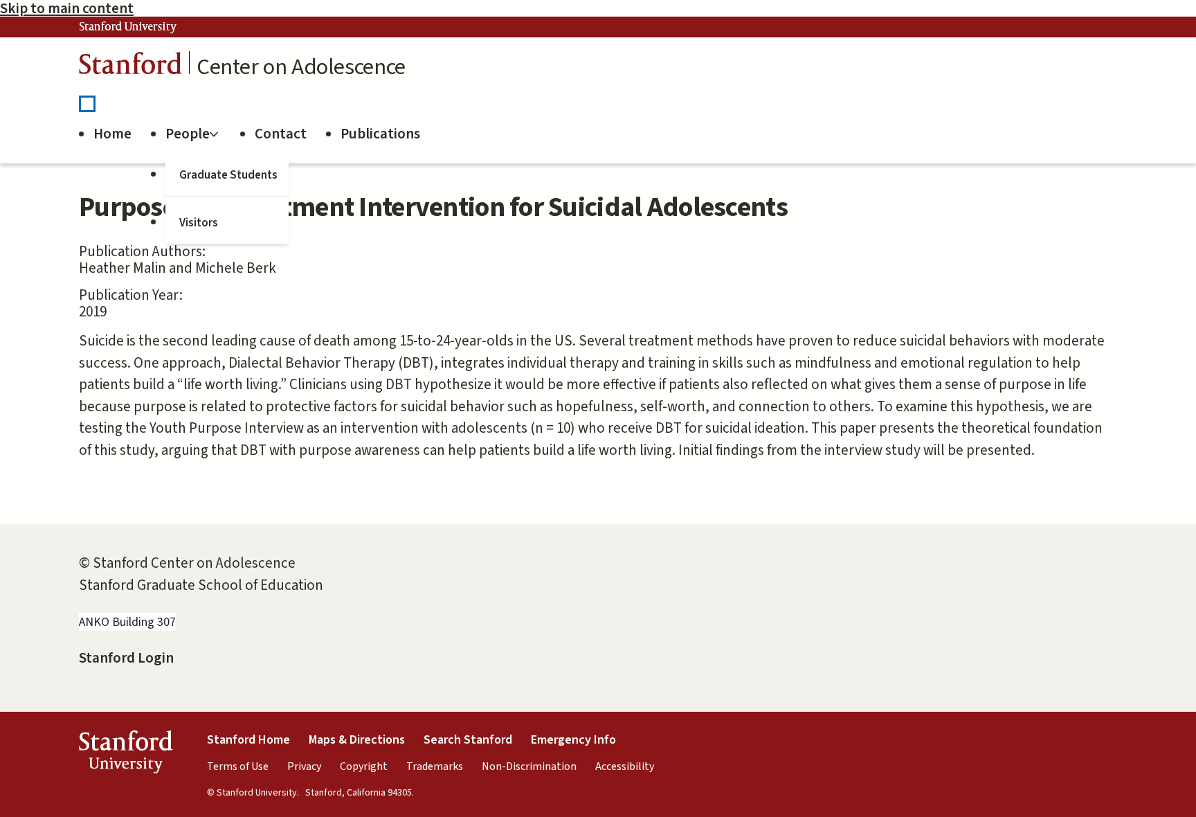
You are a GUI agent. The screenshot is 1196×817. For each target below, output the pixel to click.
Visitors (198, 223)
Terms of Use (238, 766)
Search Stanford (468, 739)
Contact (281, 133)
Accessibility (624, 766)
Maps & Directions (357, 739)
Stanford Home (248, 739)
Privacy (304, 766)
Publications (380, 133)
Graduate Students (228, 175)
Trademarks (434, 766)
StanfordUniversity (125, 755)
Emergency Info (573, 739)
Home (112, 133)
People (187, 133)
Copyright (364, 766)
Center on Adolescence (301, 67)
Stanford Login (126, 657)
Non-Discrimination (529, 766)
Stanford (131, 66)
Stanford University (128, 27)
